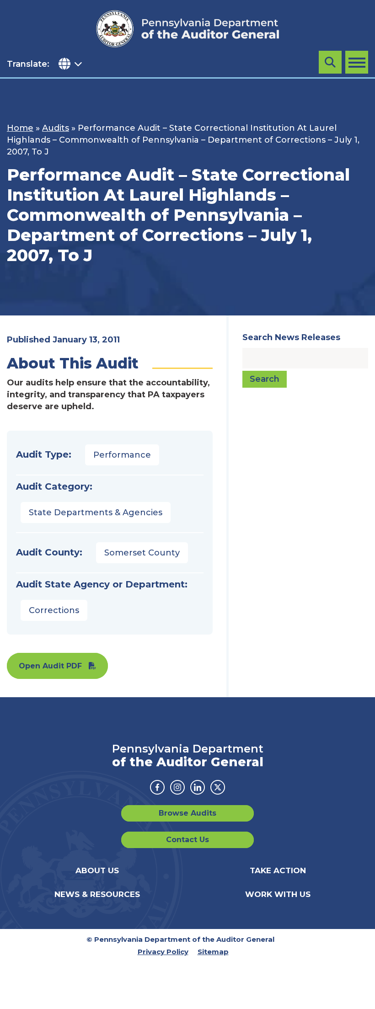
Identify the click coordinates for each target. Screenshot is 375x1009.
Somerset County (142, 553)
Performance (122, 455)
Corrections (54, 610)
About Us (97, 870)
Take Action (278, 870)
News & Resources (97, 894)
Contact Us (187, 839)
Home (20, 128)
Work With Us (278, 894)
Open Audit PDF (50, 666)
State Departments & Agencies (95, 512)
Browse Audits (187, 813)
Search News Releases (291, 337)
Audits (55, 128)
